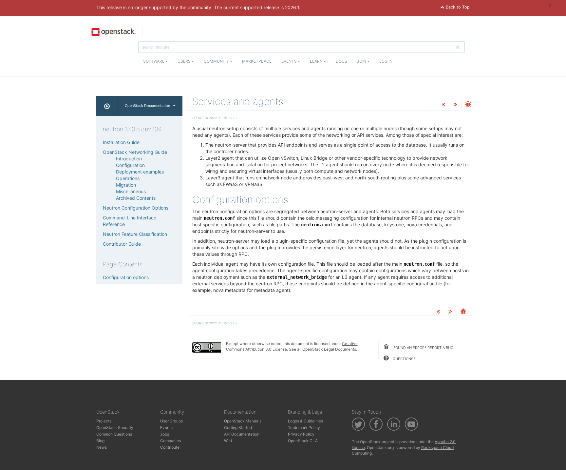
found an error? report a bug (422, 347)
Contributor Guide (122, 244)
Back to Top (457, 7)
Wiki (228, 440)
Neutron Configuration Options (135, 208)
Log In (385, 61)
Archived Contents (136, 198)
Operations (128, 178)
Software (154, 61)
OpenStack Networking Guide (135, 152)
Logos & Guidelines (305, 421)
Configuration (130, 165)
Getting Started (238, 427)
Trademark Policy (304, 427)
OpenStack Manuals (242, 421)
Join (362, 61)
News (101, 447)
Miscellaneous (131, 191)
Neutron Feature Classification (135, 234)
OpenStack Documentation (147, 105)
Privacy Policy (301, 434)
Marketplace (257, 61)
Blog (100, 440)
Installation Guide (121, 142)
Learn (317, 61)
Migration (126, 185)
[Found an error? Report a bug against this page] (468, 105)
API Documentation (241, 434)
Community (217, 61)
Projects (103, 421)
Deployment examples (140, 171)
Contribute (169, 447)
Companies (170, 440)
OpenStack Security (114, 427)
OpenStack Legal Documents (329, 349)
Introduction (129, 158)
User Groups (171, 421)
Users (185, 61)
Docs (341, 61)
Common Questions (114, 434)
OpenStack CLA (303, 440)
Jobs (164, 434)
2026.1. (292, 7)
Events (289, 61)
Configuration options (126, 277)
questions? (403, 359)
